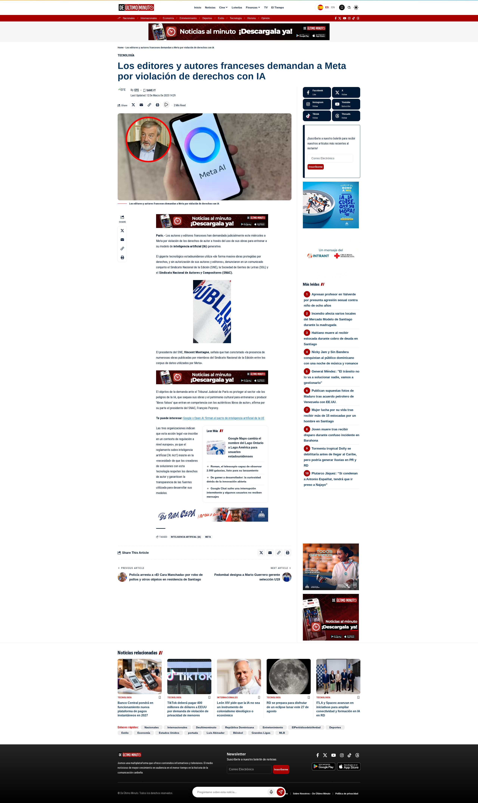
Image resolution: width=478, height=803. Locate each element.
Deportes (207, 18)
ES (327, 7)
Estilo (221, 18)
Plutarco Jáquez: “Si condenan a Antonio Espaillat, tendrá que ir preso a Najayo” (331, 479)
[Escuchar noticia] (166, 104)
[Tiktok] (317, 116)
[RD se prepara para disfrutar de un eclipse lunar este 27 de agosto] (289, 676)
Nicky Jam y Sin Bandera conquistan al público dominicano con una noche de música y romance (331, 357)
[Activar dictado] (271, 792)
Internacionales (149, 18)
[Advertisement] (331, 509)
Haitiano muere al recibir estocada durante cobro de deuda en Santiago (331, 338)
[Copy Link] (149, 104)
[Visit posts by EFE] (123, 92)
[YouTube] (344, 18)
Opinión (265, 18)
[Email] (141, 104)
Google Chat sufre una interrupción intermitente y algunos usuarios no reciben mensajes (234, 492)
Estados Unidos (169, 732)
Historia (251, 18)
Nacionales (129, 18)
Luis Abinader (215, 732)
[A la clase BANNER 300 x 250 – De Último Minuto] (331, 205)
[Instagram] (349, 18)
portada (193, 732)
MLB (282, 732)
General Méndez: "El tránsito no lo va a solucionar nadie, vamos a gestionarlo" (331, 377)
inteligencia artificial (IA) (186, 537)
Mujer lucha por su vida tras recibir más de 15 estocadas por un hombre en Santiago (330, 415)
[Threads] (358, 18)
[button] (349, 7)
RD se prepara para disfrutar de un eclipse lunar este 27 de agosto (288, 707)
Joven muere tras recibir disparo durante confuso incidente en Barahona (331, 435)
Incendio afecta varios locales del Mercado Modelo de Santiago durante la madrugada (330, 319)
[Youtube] (346, 104)
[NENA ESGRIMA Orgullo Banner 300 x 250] (331, 567)
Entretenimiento (188, 18)
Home (121, 47)
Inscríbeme (316, 166)
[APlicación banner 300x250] (331, 617)
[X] (339, 18)
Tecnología (236, 18)
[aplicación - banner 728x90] (212, 221)
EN (333, 7)
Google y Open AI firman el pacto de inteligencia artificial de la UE (223, 418)
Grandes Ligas (261, 732)
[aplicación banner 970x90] (239, 31)
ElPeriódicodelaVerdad (306, 727)
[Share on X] (133, 104)
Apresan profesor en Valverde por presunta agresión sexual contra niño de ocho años (331, 300)
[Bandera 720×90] (212, 514)
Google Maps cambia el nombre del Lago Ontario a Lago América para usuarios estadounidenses (245, 447)
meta (208, 537)
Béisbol (238, 732)
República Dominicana (239, 727)
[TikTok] (353, 18)
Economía (168, 18)
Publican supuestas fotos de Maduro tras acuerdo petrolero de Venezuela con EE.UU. (329, 396)
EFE (136, 90)
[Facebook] (335, 18)
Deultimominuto (206, 727)
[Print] (157, 104)
